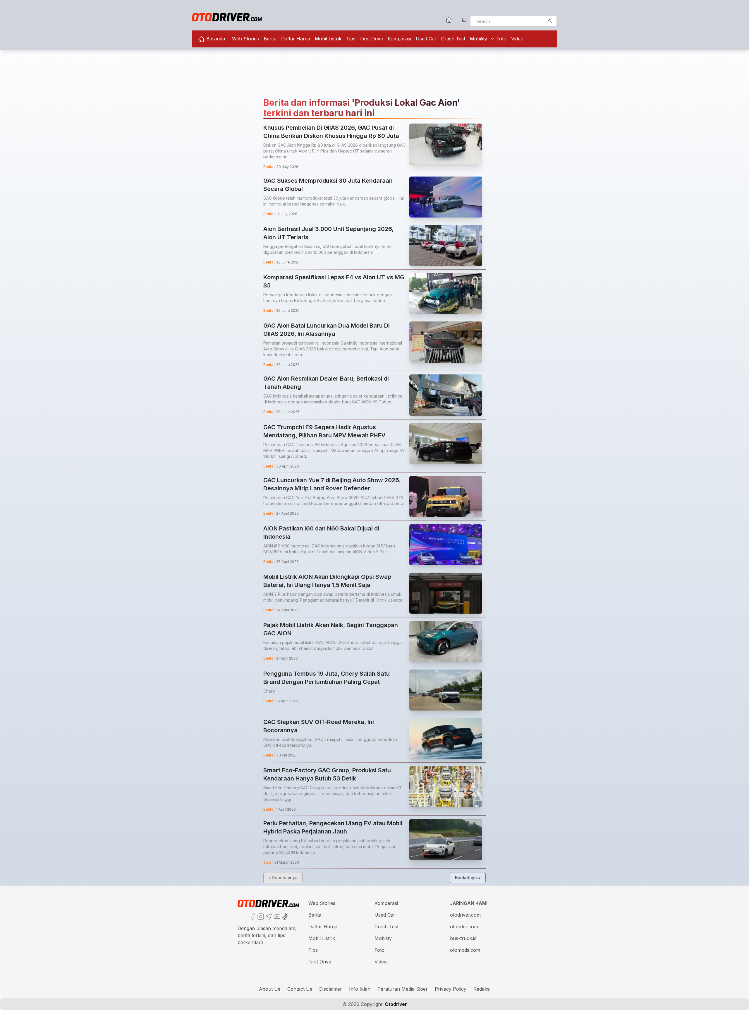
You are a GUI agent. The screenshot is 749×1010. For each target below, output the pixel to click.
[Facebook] (252, 916)
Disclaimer (330, 989)
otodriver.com (465, 915)
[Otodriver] (227, 17)
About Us (269, 989)
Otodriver (395, 1004)
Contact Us (299, 989)
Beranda (215, 39)
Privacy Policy (450, 989)
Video (517, 39)
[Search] (550, 21)
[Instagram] (260, 916)
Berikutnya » (468, 877)
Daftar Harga (295, 39)
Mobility (478, 39)
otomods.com (465, 950)
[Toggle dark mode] (464, 20)
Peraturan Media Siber (402, 989)
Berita (270, 39)
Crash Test (453, 39)
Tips (350, 39)
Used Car (426, 39)
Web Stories (245, 39)
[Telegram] (268, 916)
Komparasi (399, 39)
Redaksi (481, 989)
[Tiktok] (285, 916)
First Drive (371, 39)
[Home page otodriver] (448, 20)
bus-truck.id (463, 938)
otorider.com (464, 926)
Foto (501, 39)
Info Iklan (359, 989)
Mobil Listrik (328, 39)
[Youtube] (276, 916)
